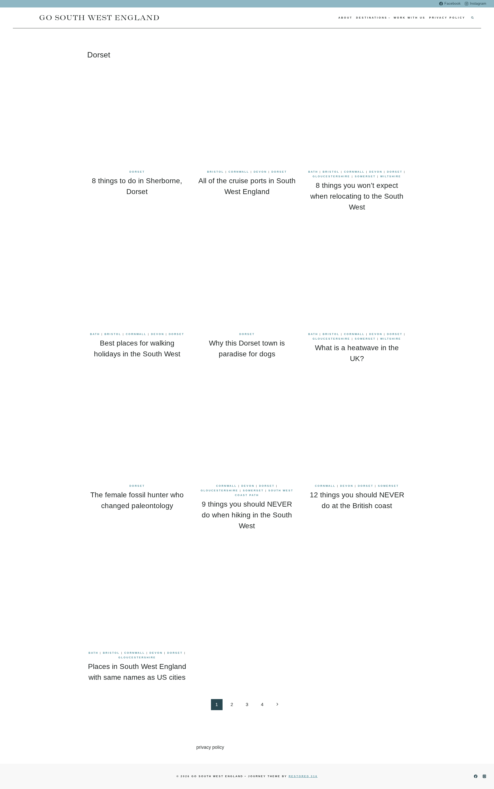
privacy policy (210, 747)
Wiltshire (390, 176)
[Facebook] (475, 776)
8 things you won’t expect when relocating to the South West (356, 196)
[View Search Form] (472, 17)
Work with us (410, 17)
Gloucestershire (331, 176)
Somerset (365, 176)
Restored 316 (303, 776)
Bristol (215, 171)
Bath (313, 171)
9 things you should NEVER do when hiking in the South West (247, 515)
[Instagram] (484, 776)
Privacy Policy (447, 17)
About (345, 17)
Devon (260, 171)
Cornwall (238, 171)
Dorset (137, 171)
